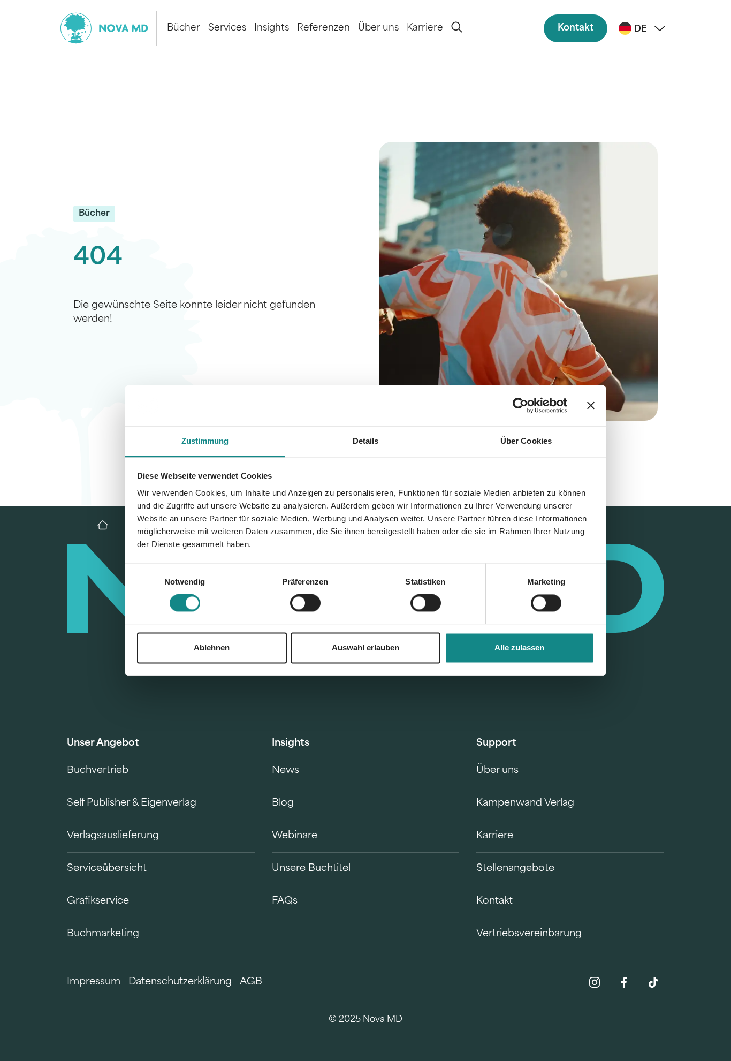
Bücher (183, 28)
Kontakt (575, 28)
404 (98, 258)
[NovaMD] (108, 525)
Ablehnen (212, 647)
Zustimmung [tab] (205, 440)
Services (227, 28)
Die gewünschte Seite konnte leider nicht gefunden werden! (194, 312)
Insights (271, 28)
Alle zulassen (519, 647)
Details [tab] (366, 440)
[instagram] (594, 982)
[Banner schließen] (591, 406)
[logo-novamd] (108, 28)
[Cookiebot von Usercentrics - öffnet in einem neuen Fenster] (520, 406)
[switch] (305, 603)
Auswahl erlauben (365, 647)
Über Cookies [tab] (526, 440)
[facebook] (624, 982)
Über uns (378, 28)
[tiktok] (653, 982)
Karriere (425, 28)
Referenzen (323, 28)
